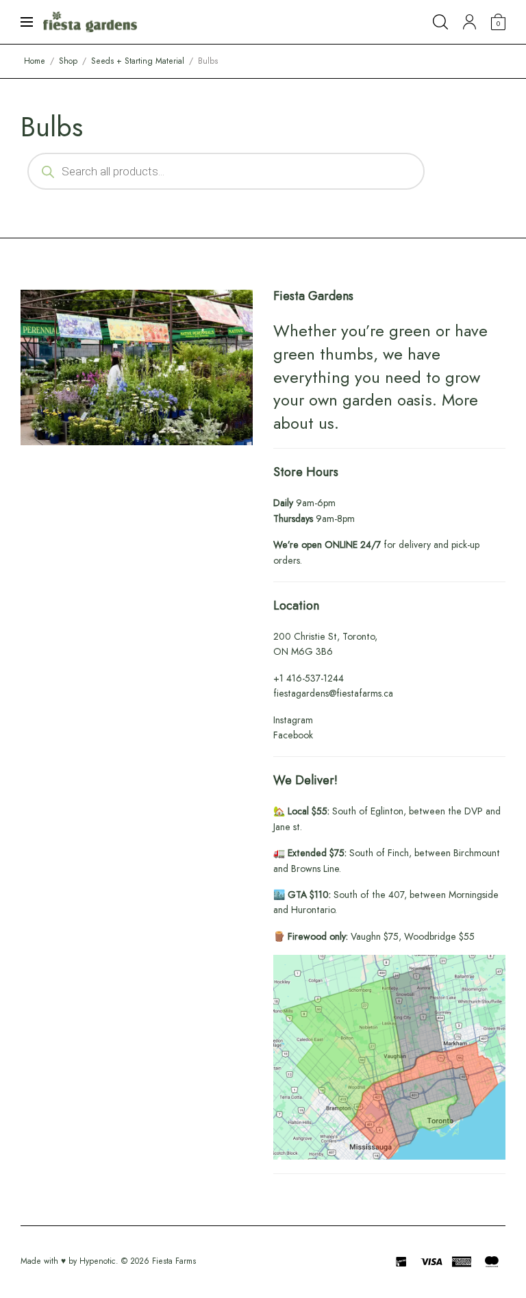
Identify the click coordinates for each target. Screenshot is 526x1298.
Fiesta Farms (174, 1261)
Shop (68, 61)
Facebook (293, 735)
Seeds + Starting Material (137, 61)
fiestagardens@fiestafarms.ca (333, 693)
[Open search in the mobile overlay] (226, 171)
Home (34, 61)
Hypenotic (97, 1261)
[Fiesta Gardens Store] (90, 22)
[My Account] (469, 22)
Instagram (293, 720)
